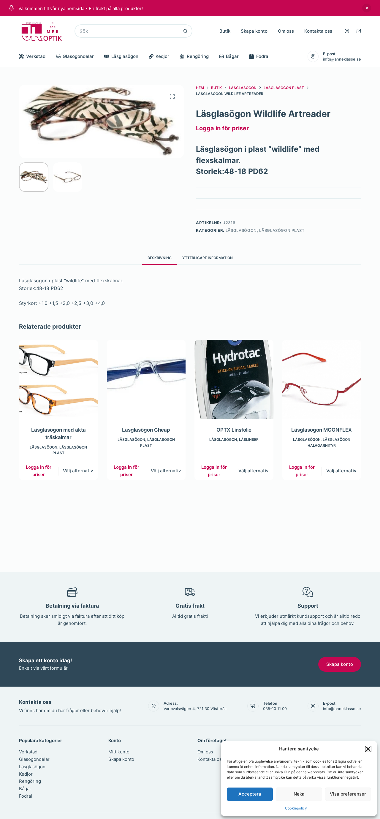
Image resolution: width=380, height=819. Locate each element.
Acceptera (249, 794)
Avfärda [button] (366, 8)
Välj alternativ (78, 470)
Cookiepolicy (296, 808)
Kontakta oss (318, 31)
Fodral (263, 56)
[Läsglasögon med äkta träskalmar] (58, 379)
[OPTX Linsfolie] (233, 379)
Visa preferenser (348, 794)
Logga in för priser (222, 128)
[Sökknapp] (185, 31)
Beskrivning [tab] (160, 258)
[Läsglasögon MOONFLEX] (321, 379)
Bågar (232, 56)
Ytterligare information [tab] (207, 258)
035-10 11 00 (275, 708)
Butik (224, 31)
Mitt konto (118, 752)
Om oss (286, 31)
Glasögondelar (78, 56)
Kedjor (162, 56)
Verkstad (35, 56)
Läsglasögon (124, 56)
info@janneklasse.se (342, 59)
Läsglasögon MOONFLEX (321, 430)
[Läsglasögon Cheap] (146, 379)
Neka (299, 794)
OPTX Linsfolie (233, 430)
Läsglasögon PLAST (281, 230)
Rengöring (198, 56)
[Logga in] (347, 31)
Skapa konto (254, 31)
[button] (368, 749)
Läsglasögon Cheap (146, 430)
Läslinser (249, 439)
